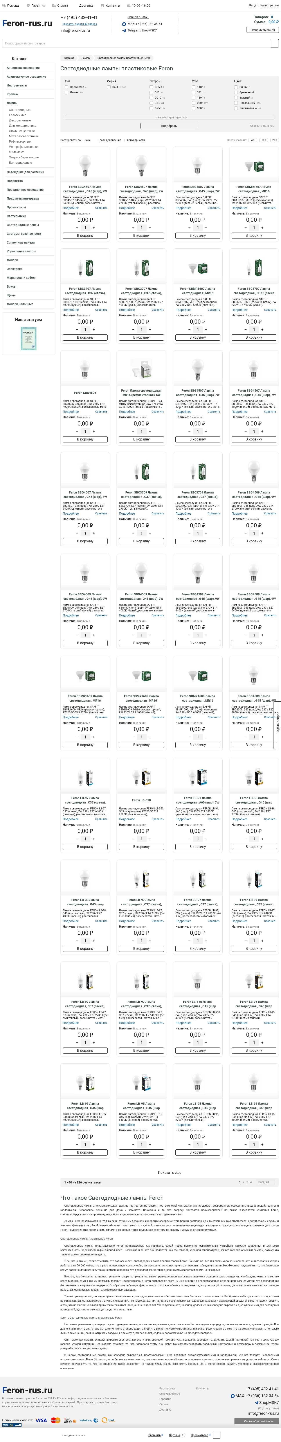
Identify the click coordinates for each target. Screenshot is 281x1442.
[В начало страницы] (216, 1435)
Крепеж (12, 94)
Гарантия (38, 5)
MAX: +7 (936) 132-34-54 (144, 24)
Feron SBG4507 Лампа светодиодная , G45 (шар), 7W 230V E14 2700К (141, 189)
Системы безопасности (24, 233)
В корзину (85, 235)
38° (201, 92)
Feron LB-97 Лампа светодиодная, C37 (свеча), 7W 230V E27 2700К (85, 1004)
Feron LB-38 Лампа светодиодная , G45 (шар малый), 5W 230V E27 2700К (254, 800)
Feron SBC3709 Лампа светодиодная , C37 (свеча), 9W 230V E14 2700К (141, 495)
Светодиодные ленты (23, 225)
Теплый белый (250, 108)
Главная (69, 58)
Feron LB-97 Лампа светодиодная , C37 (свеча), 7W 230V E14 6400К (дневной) (254, 902)
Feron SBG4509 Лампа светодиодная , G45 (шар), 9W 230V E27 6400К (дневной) (254, 597)
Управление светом (21, 251)
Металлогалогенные (24, 136)
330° (201, 108)
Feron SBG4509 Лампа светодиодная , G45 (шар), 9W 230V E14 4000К (141, 597)
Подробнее (71, 208)
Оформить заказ (263, 30)
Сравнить (154, 1435)
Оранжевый (248, 92)
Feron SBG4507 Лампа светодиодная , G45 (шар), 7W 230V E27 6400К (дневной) (85, 495)
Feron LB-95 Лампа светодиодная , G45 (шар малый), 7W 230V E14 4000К (85, 1106)
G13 (159, 92)
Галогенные (17, 115)
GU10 (160, 97)
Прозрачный (250, 103)
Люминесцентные (22, 131)
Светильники (16, 216)
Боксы (11, 286)
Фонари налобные (20, 304)
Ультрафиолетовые (23, 147)
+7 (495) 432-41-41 (79, 17)
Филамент (16, 152)
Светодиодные (19, 110)
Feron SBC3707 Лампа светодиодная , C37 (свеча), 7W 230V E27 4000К (141, 291)
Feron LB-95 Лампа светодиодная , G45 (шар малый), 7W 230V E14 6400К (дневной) (141, 1106)
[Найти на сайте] (275, 43)
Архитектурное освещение (26, 76)
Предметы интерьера (23, 198)
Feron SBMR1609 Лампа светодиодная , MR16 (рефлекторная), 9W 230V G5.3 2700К (85, 698)
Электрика (15, 269)
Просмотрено (199, 1435)
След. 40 (263, 1182)
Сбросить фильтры (262, 125)
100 (263, 140)
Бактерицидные (20, 162)
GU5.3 (159, 87)
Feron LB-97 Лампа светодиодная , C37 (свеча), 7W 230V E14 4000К (197, 902)
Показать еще (169, 1172)
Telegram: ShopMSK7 (142, 30)
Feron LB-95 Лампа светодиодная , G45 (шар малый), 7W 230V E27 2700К (197, 1106)
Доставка (86, 5)
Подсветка (15, 181)
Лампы (12, 103)
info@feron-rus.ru (263, 1413)
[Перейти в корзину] (250, 19)
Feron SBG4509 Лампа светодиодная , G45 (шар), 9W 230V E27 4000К (254, 698)
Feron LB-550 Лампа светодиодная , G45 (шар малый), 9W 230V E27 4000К (197, 1004)
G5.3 (159, 103)
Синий (245, 87)
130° (201, 97)
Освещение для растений (25, 172)
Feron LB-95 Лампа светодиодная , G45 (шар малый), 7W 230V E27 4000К (254, 1106)
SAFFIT (119, 87)
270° (202, 103)
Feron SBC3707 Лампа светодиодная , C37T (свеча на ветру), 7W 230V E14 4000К (253, 291)
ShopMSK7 (268, 1402)
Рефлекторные (20, 141)
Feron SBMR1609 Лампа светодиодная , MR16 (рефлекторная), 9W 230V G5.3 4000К (141, 698)
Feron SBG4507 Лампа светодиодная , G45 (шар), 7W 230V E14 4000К (198, 393)
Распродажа (167, 1388)
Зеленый (246, 97)
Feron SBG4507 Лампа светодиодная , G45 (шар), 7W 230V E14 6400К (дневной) (85, 189)
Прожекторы (16, 207)
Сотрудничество (169, 1393)
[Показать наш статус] (28, 338)
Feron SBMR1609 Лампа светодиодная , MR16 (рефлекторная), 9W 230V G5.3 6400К (198, 698)
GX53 (160, 108)
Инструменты (17, 85)
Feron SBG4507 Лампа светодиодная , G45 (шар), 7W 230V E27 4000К (254, 393)
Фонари (12, 260)
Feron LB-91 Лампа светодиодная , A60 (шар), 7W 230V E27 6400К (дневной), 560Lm (197, 800)
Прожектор (78, 87)
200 (274, 140)
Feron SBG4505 (85, 392)
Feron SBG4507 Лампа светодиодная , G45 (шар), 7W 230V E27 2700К (198, 189)
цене (87, 140)
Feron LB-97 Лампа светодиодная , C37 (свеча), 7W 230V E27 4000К (141, 1004)
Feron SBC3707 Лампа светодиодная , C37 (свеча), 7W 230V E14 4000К (85, 291)
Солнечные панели (21, 242)
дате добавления (110, 140)
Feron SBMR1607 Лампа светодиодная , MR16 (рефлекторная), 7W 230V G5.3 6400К (198, 291)
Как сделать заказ (73, 1435)
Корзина (174, 1435)
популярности (136, 140)
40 (252, 140)
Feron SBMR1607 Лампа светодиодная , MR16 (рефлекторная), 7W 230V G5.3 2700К (254, 189)
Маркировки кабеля (21, 277)
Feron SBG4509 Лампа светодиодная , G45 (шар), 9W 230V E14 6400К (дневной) (198, 597)
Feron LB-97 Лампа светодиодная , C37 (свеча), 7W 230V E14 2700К (141, 902)
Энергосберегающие (24, 157)
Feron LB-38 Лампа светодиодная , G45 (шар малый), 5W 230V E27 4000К (85, 902)
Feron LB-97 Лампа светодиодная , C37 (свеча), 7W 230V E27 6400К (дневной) (85, 800)
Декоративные (20, 120)
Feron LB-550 (141, 800)
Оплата (62, 5)
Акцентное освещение (23, 68)
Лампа (76, 92)
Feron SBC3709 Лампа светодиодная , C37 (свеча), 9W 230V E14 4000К (197, 495)
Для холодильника (22, 125)
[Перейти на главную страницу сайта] (27, 24)
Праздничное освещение (25, 189)
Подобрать (169, 126)
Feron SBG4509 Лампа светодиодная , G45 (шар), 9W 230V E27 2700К (85, 597)
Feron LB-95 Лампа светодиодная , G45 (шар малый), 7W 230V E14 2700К (254, 1004)
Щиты (11, 295)
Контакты (113, 5)
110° (201, 87)
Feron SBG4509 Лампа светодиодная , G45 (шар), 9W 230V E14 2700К (254, 495)
